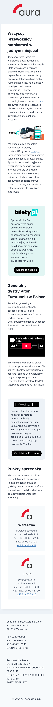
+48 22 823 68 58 (26, 545)
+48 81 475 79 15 (26, 594)
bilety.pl (39, 101)
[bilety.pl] (26, 133)
